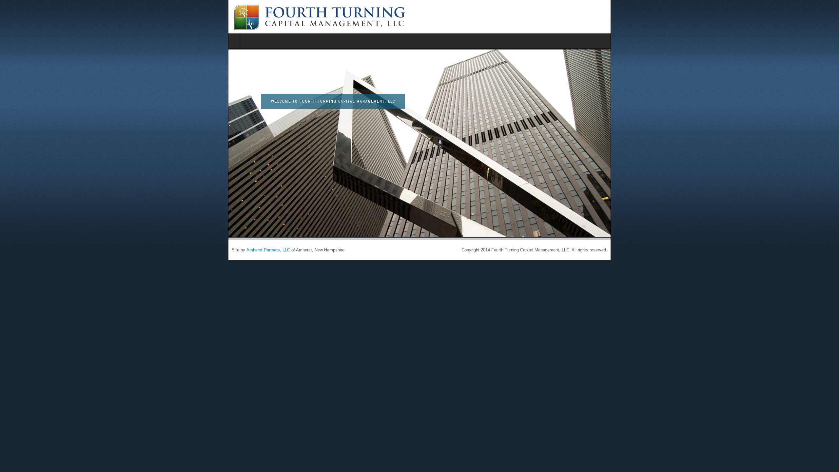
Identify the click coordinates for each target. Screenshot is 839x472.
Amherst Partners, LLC (40, 250)
